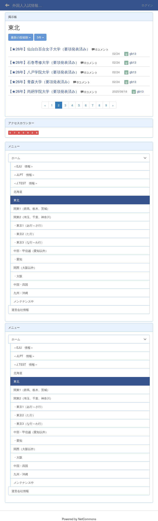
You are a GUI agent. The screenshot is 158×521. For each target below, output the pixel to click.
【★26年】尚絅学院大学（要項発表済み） (43, 91)
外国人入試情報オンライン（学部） (29, 5)
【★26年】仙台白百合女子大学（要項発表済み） (49, 48)
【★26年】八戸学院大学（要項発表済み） (43, 71)
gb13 (132, 53)
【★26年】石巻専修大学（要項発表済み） (43, 62)
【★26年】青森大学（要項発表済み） (40, 81)
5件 (39, 37)
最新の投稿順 (20, 37)
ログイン (147, 5)
